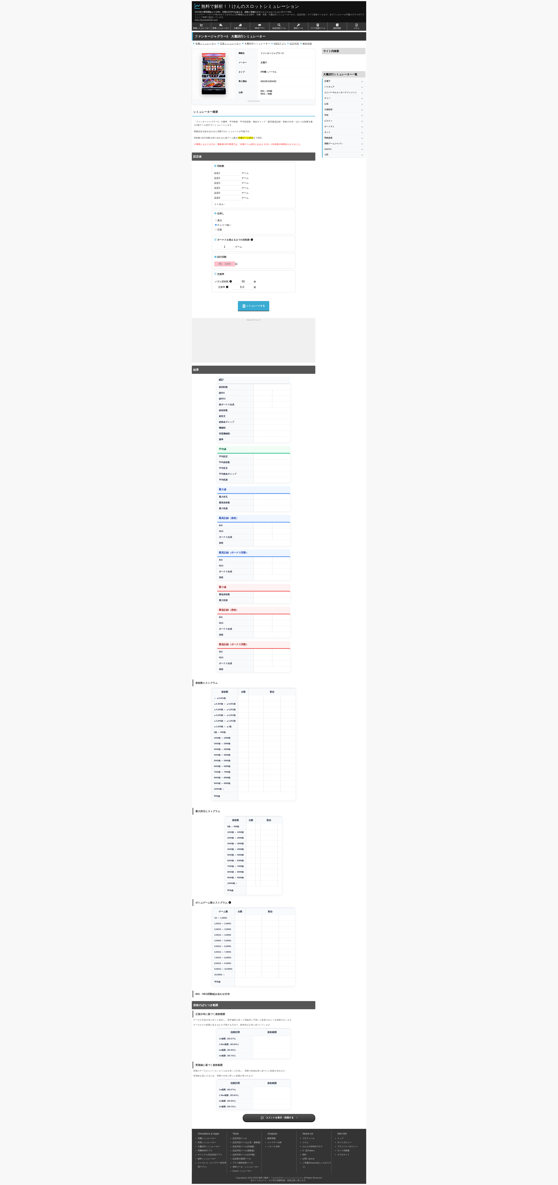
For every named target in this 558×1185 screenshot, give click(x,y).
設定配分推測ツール (242, 1158)
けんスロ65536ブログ (312, 1146)
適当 (219, 220)
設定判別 (294, 43)
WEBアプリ (260, 28)
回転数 (220, 166)
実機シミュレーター (201, 28)
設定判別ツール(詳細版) (243, 1146)
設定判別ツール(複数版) (243, 1150)
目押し (220, 213)
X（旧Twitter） (309, 1150)
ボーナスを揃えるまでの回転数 (233, 239)
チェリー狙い (224, 225)
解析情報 (337, 28)
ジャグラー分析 (275, 1142)
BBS (304, 1154)
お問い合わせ (308, 1158)
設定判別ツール (279, 28)
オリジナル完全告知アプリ (210, 1154)
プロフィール (308, 1138)
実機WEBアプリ (205, 1150)
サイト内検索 (343, 1150)
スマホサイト (343, 1154)
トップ (340, 1138)
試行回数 (222, 257)
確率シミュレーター (207, 1158)
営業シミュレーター (220, 28)
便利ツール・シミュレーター (246, 1167)
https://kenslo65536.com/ (206, 20)
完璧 (219, 229)
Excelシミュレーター (242, 1171)
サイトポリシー (344, 1142)
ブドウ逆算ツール (317, 28)
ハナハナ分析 (274, 1146)
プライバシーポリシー (347, 1146)
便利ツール (298, 28)
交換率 (220, 274)
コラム (356, 28)
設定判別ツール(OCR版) (244, 1154)
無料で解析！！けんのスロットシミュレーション (250, 6)
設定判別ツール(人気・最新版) (247, 1142)
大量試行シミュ (240, 28)
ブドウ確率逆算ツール (243, 1163)
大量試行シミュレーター (209, 1146)
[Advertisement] (253, 342)
